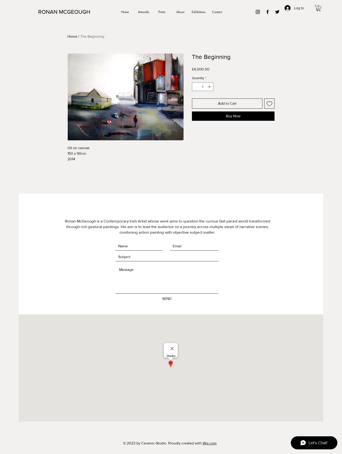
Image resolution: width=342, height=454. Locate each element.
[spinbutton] (202, 87)
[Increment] (210, 87)
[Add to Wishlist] (269, 103)
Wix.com (210, 443)
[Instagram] (258, 12)
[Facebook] (267, 12)
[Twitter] (277, 12)
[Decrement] (195, 87)
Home (72, 36)
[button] (318, 8)
